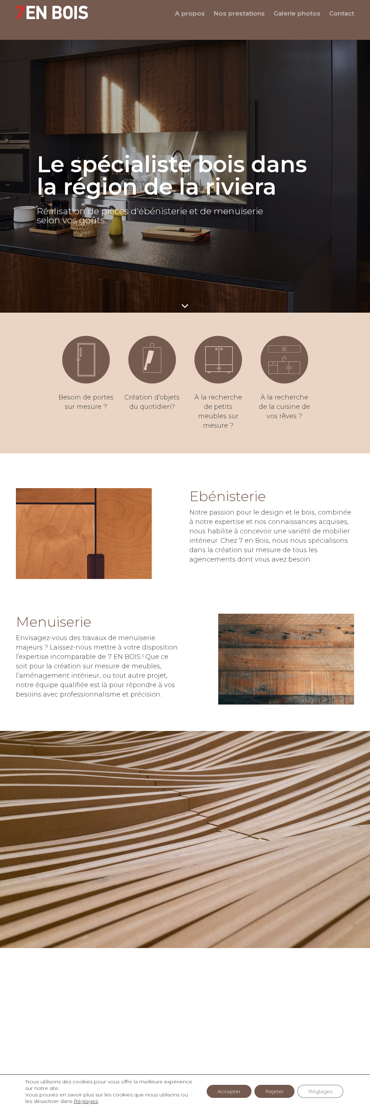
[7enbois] (55, 12)
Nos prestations (239, 13)
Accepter (229, 1091)
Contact (341, 13)
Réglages (86, 1101)
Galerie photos (297, 13)
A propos (190, 13)
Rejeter (274, 1091)
